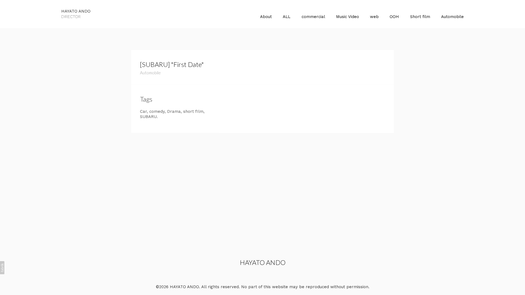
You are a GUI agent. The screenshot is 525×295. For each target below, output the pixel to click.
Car (143, 111)
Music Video (347, 16)
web (374, 16)
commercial (313, 16)
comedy (157, 111)
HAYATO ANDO (262, 262)
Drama (174, 111)
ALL (286, 16)
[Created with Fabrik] (2, 267)
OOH (394, 16)
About (266, 16)
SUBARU (148, 116)
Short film (420, 16)
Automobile (452, 16)
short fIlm (193, 111)
